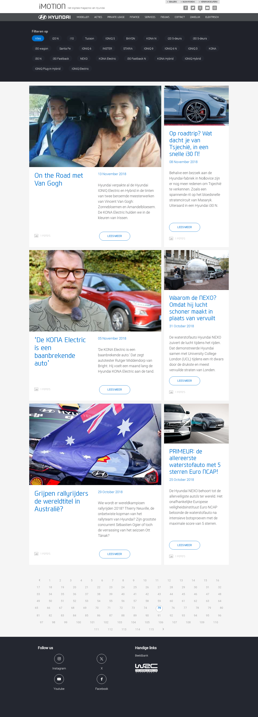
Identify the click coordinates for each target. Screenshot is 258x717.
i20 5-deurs (175, 38)
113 (124, 629)
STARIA (128, 48)
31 (207, 587)
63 (207, 601)
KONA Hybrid (165, 58)
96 (219, 615)
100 (78, 622)
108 (188, 622)
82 (50, 615)
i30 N (38, 58)
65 (36, 607)
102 (106, 622)
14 (193, 580)
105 (147, 622)
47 (207, 594)
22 (98, 587)
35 (62, 594)
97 (41, 622)
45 (183, 594)
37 (86, 594)
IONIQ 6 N (171, 48)
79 (209, 607)
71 (109, 607)
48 (219, 594)
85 (86, 615)
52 (74, 601)
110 (215, 622)
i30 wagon (41, 48)
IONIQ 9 (148, 48)
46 (195, 594)
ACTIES (98, 17)
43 (159, 594)
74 (145, 607)
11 (157, 580)
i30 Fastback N (136, 58)
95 (207, 615)
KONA (212, 48)
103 (119, 622)
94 (195, 615)
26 (147, 587)
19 (62, 587)
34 (50, 594)
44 (171, 594)
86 (98, 615)
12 (169, 580)
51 (62, 601)
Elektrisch (212, 17)
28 (171, 587)
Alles (38, 38)
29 (183, 587)
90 (147, 615)
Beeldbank (141, 655)
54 (98, 601)
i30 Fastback (61, 58)
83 (62, 615)
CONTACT (180, 17)
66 (48, 607)
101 (92, 622)
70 (97, 607)
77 (185, 607)
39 (110, 594)
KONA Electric (107, 58)
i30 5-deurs (200, 38)
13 (181, 580)
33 (38, 594)
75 (159, 607)
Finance (134, 17)
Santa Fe (65, 48)
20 (74, 587)
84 (74, 615)
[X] (193, 8)
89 (135, 615)
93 (183, 615)
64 (219, 601)
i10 (72, 38)
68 (72, 607)
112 (110, 629)
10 (145, 580)
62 (195, 601)
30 (195, 587)
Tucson (89, 38)
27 (159, 587)
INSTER (107, 48)
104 (133, 622)
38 (98, 594)
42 (147, 594)
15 (205, 580)
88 (123, 615)
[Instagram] (214, 8)
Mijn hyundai (189, 2)
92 (171, 615)
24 (123, 587)
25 (135, 587)
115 (151, 629)
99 (65, 622)
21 (86, 587)
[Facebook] (185, 8)
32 (219, 587)
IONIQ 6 (86, 48)
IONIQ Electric (80, 68)
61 (183, 601)
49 (38, 601)
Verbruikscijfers (209, 2)
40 (123, 594)
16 (217, 580)
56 (123, 601)
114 (137, 629)
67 (60, 607)
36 (74, 594)
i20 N (55, 38)
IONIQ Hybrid (193, 58)
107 (174, 622)
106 (160, 622)
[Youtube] (207, 8)
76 (173, 607)
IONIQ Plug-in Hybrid (47, 68)
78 (197, 607)
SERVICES (150, 17)
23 (110, 587)
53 (86, 601)
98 (53, 622)
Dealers (173, 2)
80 (221, 607)
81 (38, 615)
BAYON (130, 38)
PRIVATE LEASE (116, 17)
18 (50, 587)
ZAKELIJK (195, 17)
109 (202, 622)
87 (110, 615)
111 (96, 629)
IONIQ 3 (193, 48)
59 (159, 601)
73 (133, 607)
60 (171, 601)
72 (121, 607)
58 (147, 601)
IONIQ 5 (110, 38)
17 (38, 587)
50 (50, 601)
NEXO (83, 58)
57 (135, 601)
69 (84, 607)
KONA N (151, 38)
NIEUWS (165, 17)
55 (110, 601)
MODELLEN (83, 17)
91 (159, 615)
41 (135, 594)
